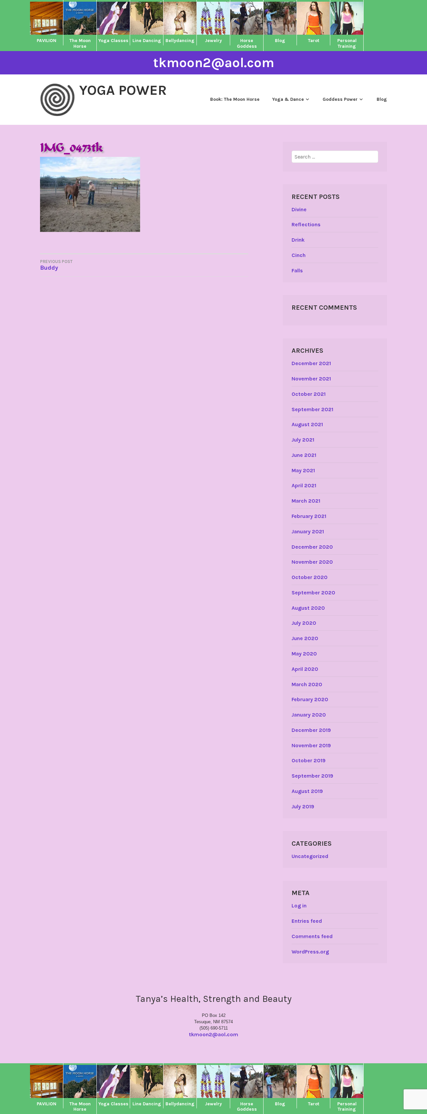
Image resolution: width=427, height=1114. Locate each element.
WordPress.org (310, 951)
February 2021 (309, 516)
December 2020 (312, 547)
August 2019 (307, 791)
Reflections (306, 224)
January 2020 (309, 715)
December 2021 (311, 363)
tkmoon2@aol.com (213, 62)
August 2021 (307, 424)
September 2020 (313, 592)
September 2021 (312, 409)
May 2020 (304, 653)
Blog (382, 99)
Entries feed (307, 921)
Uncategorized (310, 856)
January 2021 (308, 531)
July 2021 (303, 440)
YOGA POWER (123, 90)
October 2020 (310, 577)
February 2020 (310, 699)
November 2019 (311, 745)
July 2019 (303, 806)
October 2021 (309, 394)
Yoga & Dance (288, 99)
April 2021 (304, 485)
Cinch (299, 255)
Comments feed (312, 936)
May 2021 (303, 470)
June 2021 (304, 455)
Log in (299, 905)
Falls (297, 270)
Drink (298, 240)
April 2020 (305, 669)
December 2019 (311, 730)
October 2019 (309, 760)
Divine (299, 209)
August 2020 (308, 608)
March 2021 (306, 501)
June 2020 (305, 638)
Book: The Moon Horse (235, 99)
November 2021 (311, 378)
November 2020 (312, 562)
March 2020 (307, 684)
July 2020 (304, 623)
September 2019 (312, 776)
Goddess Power (340, 99)
